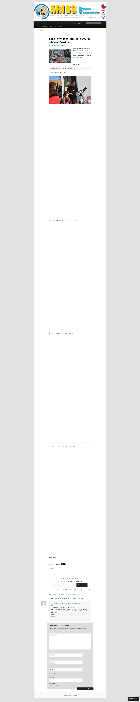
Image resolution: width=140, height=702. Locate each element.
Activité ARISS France (65, 589)
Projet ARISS (88, 589)
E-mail (51, 662)
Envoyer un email (58, 26)
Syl (63, 45)
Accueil (41, 23)
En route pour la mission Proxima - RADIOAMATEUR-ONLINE (68, 598)
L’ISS (51, 26)
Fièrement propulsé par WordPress (70, 695)
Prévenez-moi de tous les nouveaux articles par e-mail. (61, 685)
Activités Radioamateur (66, 23)
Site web (51, 669)
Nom (51, 655)
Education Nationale (81, 589)
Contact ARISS (73, 589)
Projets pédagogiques (77, 23)
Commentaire (53, 635)
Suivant (99, 30)
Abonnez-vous (82, 585)
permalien (73, 591)
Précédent (41, 30)
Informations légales (43, 26)
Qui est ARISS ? (54, 23)
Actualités (47, 23)
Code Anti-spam (52, 683)
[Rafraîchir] (52, 677)
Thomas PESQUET (52, 591)
